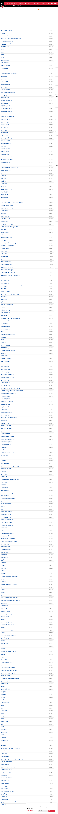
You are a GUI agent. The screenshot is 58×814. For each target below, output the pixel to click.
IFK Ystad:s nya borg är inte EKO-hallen (7, 377)
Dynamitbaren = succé (4, 149)
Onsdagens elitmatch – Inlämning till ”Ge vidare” (9, 559)
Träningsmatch (3, 460)
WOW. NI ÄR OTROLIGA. (5, 113)
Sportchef (2, 707)
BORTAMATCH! (3, 186)
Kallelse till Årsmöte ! (4, 477)
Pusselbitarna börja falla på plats (6, 762)
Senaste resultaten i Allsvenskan (6, 441)
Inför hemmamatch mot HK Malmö (6, 769)
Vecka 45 (2, 407)
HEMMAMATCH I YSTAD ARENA (6, 70)
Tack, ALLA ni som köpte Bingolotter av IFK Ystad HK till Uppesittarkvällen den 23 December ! (16, 388)
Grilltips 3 (2, 719)
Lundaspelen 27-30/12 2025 (5, 105)
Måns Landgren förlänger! (5, 148)
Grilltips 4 (2, 718)
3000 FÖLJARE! (3, 240)
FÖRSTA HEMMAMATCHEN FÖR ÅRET (7, 90)
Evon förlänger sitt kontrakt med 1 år (7, 129)
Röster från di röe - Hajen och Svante (7, 208)
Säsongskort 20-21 (4, 735)
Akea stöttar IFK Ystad (4, 740)
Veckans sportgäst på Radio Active (7, 606)
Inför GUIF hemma (4, 753)
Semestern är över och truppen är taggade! (8, 278)
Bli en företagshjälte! (4, 643)
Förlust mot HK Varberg (5, 87)
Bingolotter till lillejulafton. (5, 557)
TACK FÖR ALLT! (3, 47)
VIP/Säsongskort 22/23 (5, 465)
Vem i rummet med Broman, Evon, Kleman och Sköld (9, 167)
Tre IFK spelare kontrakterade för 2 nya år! (8, 767)
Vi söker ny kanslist (4, 793)
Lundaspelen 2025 (4, 95)
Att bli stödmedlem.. (4, 605)
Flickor (15, 3)
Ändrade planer (3, 745)
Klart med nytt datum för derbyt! (6, 549)
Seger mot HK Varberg (4, 758)
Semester (2, 715)
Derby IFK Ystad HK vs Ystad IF (6, 536)
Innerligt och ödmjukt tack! (5, 398)
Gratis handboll (3, 573)
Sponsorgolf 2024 (4, 296)
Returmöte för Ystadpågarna (5, 546)
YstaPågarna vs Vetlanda (5, 681)
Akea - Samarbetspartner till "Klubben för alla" (8, 598)
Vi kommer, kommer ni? (5, 256)
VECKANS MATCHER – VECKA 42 (6, 189)
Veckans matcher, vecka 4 (5, 84)
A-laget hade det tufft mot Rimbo (6, 428)
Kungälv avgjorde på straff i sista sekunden (8, 439)
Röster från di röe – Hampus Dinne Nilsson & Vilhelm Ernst (10, 275)
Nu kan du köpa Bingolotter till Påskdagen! (8, 622)
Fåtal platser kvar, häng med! (5, 89)
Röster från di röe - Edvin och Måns (7, 270)
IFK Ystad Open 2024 (4, 299)
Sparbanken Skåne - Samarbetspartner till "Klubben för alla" (11, 600)
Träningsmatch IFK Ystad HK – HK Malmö (8, 350)
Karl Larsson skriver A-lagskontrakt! (7, 172)
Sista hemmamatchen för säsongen (7, 372)
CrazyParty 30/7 (3, 471)
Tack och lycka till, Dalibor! (5, 396)
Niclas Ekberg (3, 568)
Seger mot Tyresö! (4, 199)
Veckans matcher (4, 76)
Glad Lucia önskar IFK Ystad (5, 122)
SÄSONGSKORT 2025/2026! (5, 232)
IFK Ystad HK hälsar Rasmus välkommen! (7, 379)
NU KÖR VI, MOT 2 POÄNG (5, 119)
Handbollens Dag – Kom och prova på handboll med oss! (10, 227)
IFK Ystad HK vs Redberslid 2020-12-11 (7, 662)
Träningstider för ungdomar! (5, 449)
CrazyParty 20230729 (4, 355)
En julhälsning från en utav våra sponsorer (8, 794)
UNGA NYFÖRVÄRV (4, 364)
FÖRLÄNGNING (3, 340)
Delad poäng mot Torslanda (5, 65)
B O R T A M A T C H (4, 200)
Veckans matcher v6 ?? (5, 60)
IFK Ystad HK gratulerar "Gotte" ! (6, 387)
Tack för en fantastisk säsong (6, 43)
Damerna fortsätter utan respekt (6, 412)
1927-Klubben (3, 492)
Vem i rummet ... (3, 175)
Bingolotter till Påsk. (4, 315)
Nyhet (2, 664)
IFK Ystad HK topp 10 (4, 414)
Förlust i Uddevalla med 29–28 (6, 184)
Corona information (4, 659)
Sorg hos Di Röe (3, 484)
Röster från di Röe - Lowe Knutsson (7, 267)
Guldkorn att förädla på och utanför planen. (8, 391)
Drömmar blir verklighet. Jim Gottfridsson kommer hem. (10, 35)
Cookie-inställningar (4, 810)
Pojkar (10, 3)
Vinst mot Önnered (4, 796)
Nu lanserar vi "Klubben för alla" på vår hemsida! (9, 584)
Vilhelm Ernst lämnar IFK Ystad (6, 94)
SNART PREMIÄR (4, 229)
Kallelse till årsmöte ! (4, 347)
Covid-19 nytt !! (3, 648)
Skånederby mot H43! (4, 194)
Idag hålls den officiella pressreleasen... (7, 614)
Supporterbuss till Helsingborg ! (6, 313)
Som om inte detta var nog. (5, 404)
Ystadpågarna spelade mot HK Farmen (7, 452)
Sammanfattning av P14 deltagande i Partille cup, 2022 (10, 466)
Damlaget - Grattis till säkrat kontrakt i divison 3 (8, 493)
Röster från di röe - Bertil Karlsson (6, 264)
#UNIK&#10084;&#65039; (5, 764)
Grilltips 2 (2, 723)
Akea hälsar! (3, 716)
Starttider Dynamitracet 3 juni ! (6, 361)
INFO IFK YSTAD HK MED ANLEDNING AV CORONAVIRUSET (10, 748)
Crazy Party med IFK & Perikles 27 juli (7, 304)
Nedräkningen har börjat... (5, 616)
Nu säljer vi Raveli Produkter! (5, 633)
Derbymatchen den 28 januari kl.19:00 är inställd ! (9, 535)
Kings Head (3, 301)
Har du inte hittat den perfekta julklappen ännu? (9, 116)
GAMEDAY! (3, 219)
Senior (6, 3)
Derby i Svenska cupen (5, 280)
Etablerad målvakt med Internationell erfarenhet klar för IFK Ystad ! (12, 759)
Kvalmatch (3, 307)
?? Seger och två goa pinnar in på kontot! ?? (8, 121)
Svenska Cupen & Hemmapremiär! (6, 262)
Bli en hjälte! (3, 640)
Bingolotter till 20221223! (5, 415)
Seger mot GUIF (3, 751)
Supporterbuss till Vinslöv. (5, 326)
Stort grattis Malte (4, 288)
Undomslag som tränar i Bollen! (6, 503)
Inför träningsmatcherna (5, 702)
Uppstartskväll (3, 694)
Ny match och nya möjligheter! (6, 514)
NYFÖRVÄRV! (3, 277)
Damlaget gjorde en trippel (5, 406)
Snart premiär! (3, 342)
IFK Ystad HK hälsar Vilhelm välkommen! (7, 380)
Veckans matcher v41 (4, 197)
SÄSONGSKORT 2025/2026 (5, 250)
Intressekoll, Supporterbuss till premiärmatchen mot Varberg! (11, 243)
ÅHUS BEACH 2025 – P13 (5, 283)
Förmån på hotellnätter (4, 799)
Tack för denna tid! (4, 482)
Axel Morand (3, 727)
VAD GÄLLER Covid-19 (4, 692)
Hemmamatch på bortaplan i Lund (6, 100)
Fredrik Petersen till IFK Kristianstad (7, 805)
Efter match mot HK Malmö (5, 766)
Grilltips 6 (2, 708)
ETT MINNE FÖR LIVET (4, 81)
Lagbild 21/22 (3, 581)
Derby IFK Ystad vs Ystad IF (5, 675)
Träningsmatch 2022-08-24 (5, 450)
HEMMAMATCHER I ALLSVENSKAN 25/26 (8, 245)
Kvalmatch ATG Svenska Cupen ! (6, 363)
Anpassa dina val (30, 810)
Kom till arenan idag (4, 132)
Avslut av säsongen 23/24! (5, 310)
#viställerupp (3, 528)
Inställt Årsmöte (3, 473)
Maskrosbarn (3, 555)
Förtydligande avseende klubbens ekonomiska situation (10, 479)
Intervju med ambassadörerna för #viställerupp (8, 630)
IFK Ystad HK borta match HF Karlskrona (7, 436)
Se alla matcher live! (4, 221)
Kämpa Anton (3, 146)
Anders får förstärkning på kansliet (7, 137)
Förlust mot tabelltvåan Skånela (6, 78)
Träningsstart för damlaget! (5, 485)
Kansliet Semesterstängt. (5, 356)
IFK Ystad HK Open (4, 344)
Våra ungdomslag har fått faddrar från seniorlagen (9, 226)
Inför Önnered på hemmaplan (6, 786)
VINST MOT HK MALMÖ (5, 348)
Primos (2, 530)
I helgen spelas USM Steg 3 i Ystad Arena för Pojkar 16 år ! (10, 318)
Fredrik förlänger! (4, 234)
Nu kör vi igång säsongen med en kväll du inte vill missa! (10, 242)
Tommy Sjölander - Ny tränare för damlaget (8, 498)
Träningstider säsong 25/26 (5, 248)
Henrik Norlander (4, 527)
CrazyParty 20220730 (4, 474)
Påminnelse (3, 506)
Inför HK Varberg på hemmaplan (6, 761)
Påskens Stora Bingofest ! (5, 369)
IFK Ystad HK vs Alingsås (5, 649)
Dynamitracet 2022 (4, 476)
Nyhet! (2, 586)
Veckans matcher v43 (4, 183)
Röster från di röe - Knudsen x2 (6, 223)
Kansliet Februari (4, 775)
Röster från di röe (4, 235)
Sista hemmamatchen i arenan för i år (7, 111)
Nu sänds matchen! (4, 700)
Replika (2, 560)
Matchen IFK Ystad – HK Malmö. (6, 511)
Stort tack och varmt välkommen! (6, 777)
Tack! (2, 595)
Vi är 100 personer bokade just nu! (6, 108)
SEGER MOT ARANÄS (4, 103)
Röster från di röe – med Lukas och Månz (8, 272)
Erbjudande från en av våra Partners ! (7, 501)
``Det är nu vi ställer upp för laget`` (6, 522)
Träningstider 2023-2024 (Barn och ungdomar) (8, 345)
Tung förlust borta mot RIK (5, 162)
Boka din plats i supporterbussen (6, 237)
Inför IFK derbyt (3, 804)
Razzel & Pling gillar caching (5, 385)
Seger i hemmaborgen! (5, 176)
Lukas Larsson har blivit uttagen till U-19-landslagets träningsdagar (12, 202)
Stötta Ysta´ (3, 654)
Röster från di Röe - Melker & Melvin (7, 251)
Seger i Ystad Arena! (4, 191)
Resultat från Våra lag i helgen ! (6, 425)
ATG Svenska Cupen (4, 455)
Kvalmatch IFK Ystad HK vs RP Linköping (7, 305)
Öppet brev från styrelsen (5, 366)
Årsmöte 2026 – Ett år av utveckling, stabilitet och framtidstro (11, 38)
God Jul (2, 551)
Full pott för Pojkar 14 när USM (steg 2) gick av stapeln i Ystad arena (12, 390)
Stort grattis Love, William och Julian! (7, 205)
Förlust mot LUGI (4, 130)
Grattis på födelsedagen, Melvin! (6, 180)
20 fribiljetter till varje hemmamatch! (7, 224)
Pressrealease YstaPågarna (5, 689)
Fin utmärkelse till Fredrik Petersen (6, 293)
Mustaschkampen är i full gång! (6, 143)
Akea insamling (3, 686)
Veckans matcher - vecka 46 (5, 164)
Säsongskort (3, 734)
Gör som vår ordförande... (5, 638)
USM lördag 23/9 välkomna (5, 336)
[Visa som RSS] (38, 9)
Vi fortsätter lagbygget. (5, 490)
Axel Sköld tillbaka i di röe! (5, 192)
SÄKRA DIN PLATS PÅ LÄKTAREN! (6, 30)
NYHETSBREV (3, 337)
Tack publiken (3, 512)
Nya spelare (3, 697)
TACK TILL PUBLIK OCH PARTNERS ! (7, 519)
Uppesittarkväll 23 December (6, 329)
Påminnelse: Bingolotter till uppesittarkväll (8, 667)
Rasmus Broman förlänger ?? (6, 63)
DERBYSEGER (3, 254)
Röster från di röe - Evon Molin (6, 261)
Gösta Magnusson (4, 603)
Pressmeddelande (4, 422)
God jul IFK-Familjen (4, 106)
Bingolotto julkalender (4, 683)
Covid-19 (2, 676)
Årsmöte (2, 458)
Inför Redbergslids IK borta (5, 756)
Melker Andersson (4, 36)
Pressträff (2, 705)
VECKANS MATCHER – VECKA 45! (6, 170)
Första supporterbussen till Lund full (7, 114)
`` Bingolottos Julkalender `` (5, 431)
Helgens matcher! (4, 420)
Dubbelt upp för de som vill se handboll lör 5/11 (9, 417)
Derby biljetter (3, 562)
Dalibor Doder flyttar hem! (5, 495)
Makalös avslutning (4, 520)
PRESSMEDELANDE (4, 552)
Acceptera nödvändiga (43, 810)
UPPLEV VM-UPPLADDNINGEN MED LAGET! (8, 334)
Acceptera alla (51, 810)
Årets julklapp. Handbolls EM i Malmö (7, 159)
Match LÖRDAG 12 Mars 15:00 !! (6, 517)
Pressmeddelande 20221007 (5, 433)
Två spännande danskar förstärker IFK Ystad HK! (9, 541)
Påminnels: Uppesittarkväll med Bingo (7, 672)
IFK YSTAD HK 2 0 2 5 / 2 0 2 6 (6, 207)
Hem (2, 3)
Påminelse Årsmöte (4, 710)
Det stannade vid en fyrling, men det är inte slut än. (9, 393)
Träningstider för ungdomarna (6, 699)
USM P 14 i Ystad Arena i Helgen (6, 399)
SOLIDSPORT (3, 339)
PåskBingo (3, 500)
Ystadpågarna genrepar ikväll (6, 444)
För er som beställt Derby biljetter (6, 770)
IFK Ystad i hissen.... (4, 409)
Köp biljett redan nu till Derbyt (6, 772)
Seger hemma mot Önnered (5, 785)
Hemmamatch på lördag (5, 124)
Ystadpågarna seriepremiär (5, 434)
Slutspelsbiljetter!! (4, 742)
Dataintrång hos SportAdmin (5, 291)
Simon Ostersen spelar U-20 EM (6, 468)
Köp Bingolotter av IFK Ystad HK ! (6, 321)
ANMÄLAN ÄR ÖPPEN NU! (5, 86)
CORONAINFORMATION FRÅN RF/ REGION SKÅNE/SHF (10, 678)
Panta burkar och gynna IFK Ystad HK (7, 594)
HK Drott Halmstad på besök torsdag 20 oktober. (9, 423)
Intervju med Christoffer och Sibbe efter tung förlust (9, 801)
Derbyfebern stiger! (4, 259)
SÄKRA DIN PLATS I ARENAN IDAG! (7, 133)
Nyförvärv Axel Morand (5, 783)
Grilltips (2, 724)
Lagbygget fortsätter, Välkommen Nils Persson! (9, 73)
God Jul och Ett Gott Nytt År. (5, 320)
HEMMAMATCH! (3, 181)
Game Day (2, 579)
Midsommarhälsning (4, 721)
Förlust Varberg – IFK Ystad (5, 218)
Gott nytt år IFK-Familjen (5, 97)
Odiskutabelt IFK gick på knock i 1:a (7, 401)
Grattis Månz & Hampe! (5, 141)
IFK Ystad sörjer (3, 737)
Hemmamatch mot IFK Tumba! (6, 157)
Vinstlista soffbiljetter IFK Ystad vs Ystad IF (8, 673)
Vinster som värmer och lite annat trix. (7, 430)
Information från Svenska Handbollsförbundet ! (9, 670)
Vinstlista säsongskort (4, 729)
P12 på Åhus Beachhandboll (5, 463)
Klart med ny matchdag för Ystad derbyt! (7, 533)
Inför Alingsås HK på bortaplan (6, 750)
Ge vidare (2, 563)
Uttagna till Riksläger (4, 286)
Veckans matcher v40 (4, 210)
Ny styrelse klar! (3, 297)
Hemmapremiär (3, 213)
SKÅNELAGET (3, 328)
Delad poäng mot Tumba (5, 151)
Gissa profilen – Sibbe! (5, 154)
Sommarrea (3, 302)
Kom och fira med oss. (4, 447)
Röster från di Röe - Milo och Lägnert (7, 216)
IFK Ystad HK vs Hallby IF (5, 656)
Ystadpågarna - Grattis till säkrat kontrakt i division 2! (9, 508)
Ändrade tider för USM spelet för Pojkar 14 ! (8, 538)
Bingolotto (3, 570)
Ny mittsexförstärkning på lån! (6, 173)
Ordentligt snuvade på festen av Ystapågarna (8, 383)
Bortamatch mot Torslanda (5, 140)
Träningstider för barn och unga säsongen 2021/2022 (10, 576)
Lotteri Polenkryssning (4, 778)
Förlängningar (3, 509)
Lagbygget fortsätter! (4, 487)
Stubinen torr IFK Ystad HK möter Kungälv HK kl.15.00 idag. (10, 442)
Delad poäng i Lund (4, 98)
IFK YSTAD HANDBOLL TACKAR (6, 743)
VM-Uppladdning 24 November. (6, 358)
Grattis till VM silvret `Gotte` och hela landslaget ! (9, 651)
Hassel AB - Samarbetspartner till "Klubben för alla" (9, 597)
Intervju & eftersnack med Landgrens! (7, 156)
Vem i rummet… (3, 178)
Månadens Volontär (4, 68)
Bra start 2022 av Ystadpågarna (6, 544)
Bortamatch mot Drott (4, 127)
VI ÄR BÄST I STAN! (4, 253)
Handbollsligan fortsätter (5, 780)
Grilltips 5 (2, 713)
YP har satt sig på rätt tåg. (5, 426)
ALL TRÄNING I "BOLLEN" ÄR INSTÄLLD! (7, 516)
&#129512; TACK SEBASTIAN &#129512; (7, 374)
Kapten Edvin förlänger (5, 135)
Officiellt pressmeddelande (5, 611)
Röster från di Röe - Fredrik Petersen (7, 269)
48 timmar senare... (4, 608)
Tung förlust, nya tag (4, 802)
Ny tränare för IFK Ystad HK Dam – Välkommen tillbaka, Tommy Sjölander (13, 285)
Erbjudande (3, 457)
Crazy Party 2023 (3, 353)
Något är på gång (4, 71)
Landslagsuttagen (4, 554)
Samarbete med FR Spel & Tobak (6, 215)
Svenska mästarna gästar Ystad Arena (7, 791)
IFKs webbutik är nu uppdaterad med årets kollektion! (10, 294)
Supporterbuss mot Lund (5, 62)
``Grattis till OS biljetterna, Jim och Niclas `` (8, 624)
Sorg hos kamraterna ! (4, 371)
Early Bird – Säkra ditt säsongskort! (7, 41)
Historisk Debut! (3, 691)
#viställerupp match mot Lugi (6, 637)
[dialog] (41, 808)
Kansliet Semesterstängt (5, 469)
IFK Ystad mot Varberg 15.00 (5, 382)
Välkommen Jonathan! (4, 323)
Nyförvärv (2, 49)
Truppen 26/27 (3, 33)
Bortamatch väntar (4, 79)
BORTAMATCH (3, 258)
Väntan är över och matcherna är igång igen (8, 92)
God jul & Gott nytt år (4, 788)
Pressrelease (3, 565)
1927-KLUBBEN (3, 44)
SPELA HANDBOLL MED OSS (6, 28)
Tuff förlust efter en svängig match (6, 138)
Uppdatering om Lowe (4, 46)
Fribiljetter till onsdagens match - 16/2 (7, 525)
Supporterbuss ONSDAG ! (5, 312)
